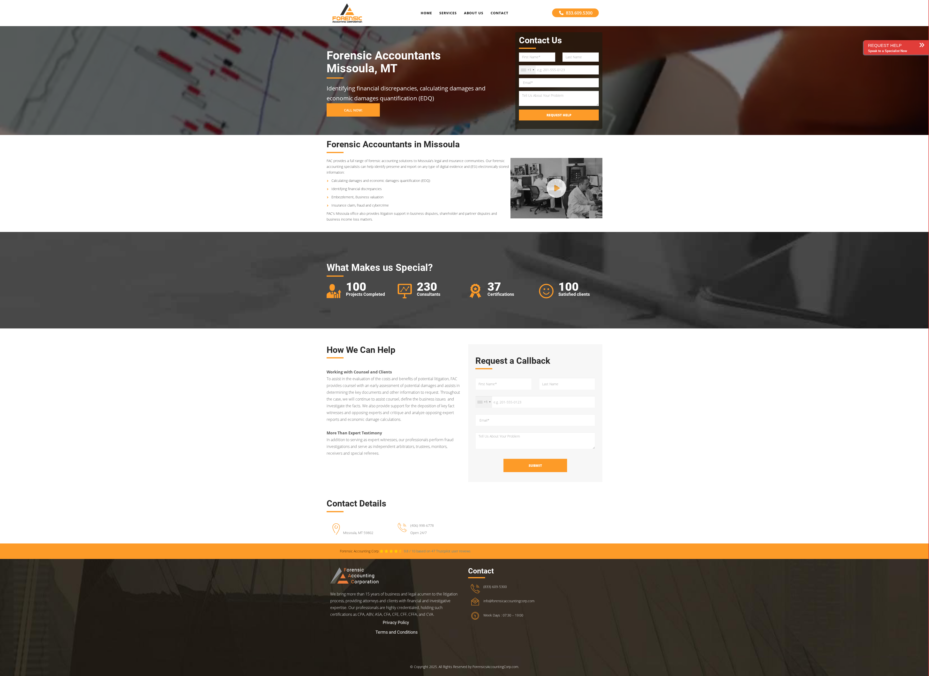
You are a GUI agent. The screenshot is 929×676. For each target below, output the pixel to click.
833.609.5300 (579, 13)
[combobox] (527, 70)
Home (426, 13)
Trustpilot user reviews (437, 551)
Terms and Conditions (396, 632)
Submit (535, 465)
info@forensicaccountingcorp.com (508, 601)
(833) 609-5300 (495, 586)
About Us (473, 13)
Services (448, 13)
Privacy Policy (396, 622)
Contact (499, 13)
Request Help (559, 115)
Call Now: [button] (353, 110)
